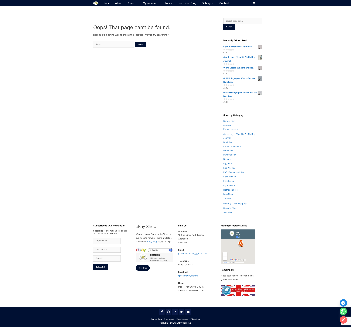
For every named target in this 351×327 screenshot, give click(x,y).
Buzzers (227, 125)
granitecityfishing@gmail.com (192, 253)
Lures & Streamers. (232, 146)
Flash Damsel (229, 176)
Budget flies (229, 121)
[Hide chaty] (343, 320)
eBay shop (152, 241)
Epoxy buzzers (230, 129)
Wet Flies (227, 212)
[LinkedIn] (175, 312)
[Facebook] (162, 312)
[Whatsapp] (343, 311)
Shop (131, 3)
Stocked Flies (230, 208)
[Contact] (188, 312)
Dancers (227, 159)
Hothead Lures (230, 190)
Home (106, 3)
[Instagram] (168, 312)
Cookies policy (183, 319)
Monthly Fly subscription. (235, 203)
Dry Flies (227, 142)
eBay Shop (142, 268)
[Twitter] (181, 312)
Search (229, 27)
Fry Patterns (229, 185)
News (168, 3)
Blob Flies (228, 150)
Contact (224, 3)
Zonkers (227, 198)
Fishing (206, 3)
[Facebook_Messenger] (343, 303)
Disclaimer (195, 319)
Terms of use (156, 319)
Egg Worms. (229, 168)
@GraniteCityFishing (188, 275)
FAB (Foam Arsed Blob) (234, 172)
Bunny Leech (229, 154)
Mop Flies (228, 194)
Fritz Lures (228, 181)
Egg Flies (227, 163)
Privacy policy (170, 319)
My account (150, 3)
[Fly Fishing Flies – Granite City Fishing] (96, 3)
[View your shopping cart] (254, 3)
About (118, 3)
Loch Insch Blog (187, 3)
